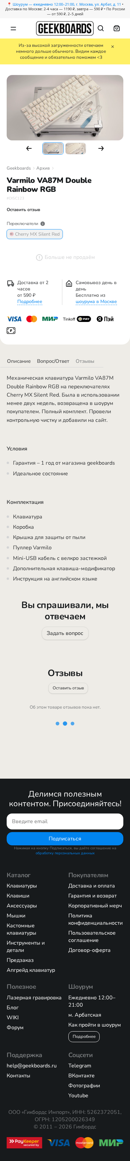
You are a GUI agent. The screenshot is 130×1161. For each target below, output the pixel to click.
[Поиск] (101, 28)
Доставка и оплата (91, 886)
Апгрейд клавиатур (31, 970)
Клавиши (18, 895)
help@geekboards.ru (32, 1065)
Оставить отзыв (68, 688)
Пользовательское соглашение (92, 936)
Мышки (16, 915)
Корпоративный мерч (95, 905)
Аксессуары (22, 905)
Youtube (78, 1095)
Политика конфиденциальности (95, 919)
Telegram (79, 1065)
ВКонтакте (81, 1075)
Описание (19, 361)
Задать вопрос (65, 633)
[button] (29, 148)
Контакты (18, 1075)
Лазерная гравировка (34, 997)
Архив (43, 168)
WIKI (13, 1017)
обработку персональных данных (65, 853)
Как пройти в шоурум (94, 1025)
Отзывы (85, 361)
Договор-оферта (89, 950)
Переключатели (22, 224)
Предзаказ (20, 960)
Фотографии (84, 1085)
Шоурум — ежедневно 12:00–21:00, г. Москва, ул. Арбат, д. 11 (67, 4)
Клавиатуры (22, 886)
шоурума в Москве (96, 301)
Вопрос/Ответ (53, 361)
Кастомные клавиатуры (21, 929)
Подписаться (65, 838)
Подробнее (29, 301)
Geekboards (19, 168)
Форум (15, 1027)
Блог (13, 1007)
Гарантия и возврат (92, 895)
